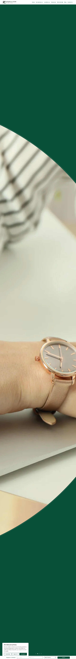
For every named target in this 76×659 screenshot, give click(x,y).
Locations (46, 2)
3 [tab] (39, 653)
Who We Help (60, 2)
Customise (7, 654)
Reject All (16, 654)
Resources (53, 2)
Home (33, 2)
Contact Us (70, 2)
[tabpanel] (38, 330)
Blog (65, 2)
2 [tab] (37, 653)
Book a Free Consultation (15, 336)
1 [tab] (36, 653)
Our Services (38, 2)
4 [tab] (41, 653)
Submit (63, 657)
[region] (15, 650)
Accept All (23, 654)
